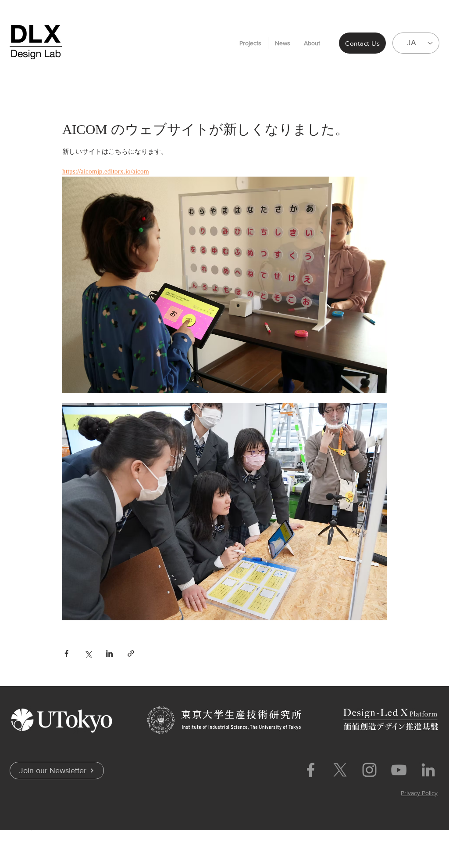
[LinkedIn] (428, 769)
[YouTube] (398, 769)
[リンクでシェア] (131, 653)
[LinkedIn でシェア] (109, 653)
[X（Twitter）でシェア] (88, 653)
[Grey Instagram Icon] (369, 769)
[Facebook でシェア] (66, 653)
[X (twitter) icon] (340, 769)
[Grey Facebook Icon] (310, 769)
